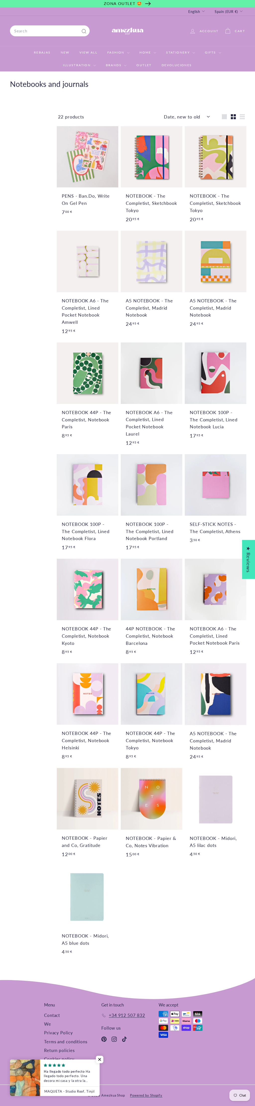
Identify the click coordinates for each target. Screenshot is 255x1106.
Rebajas (42, 52)
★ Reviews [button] (249, 559)
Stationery (178, 52)
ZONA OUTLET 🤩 (123, 3)
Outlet (143, 65)
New (65, 52)
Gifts (211, 52)
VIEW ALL (88, 52)
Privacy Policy (58, 1032)
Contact (52, 1015)
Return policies (59, 1050)
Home (145, 52)
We (47, 1024)
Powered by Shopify (146, 1095)
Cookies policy (59, 1059)
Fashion (116, 52)
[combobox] (50, 30)
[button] (99, 1059)
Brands (114, 65)
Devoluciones (177, 65)
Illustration (77, 65)
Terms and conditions (65, 1041)
